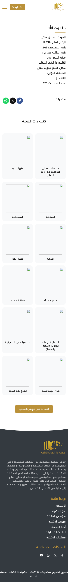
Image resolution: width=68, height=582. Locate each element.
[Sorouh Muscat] (59, 7)
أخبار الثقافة (58, 527)
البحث (15, 7)
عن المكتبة (59, 511)
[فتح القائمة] (4, 7)
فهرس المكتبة (57, 521)
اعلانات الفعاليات (56, 532)
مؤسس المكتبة (56, 516)
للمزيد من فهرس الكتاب (34, 408)
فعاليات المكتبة (56, 537)
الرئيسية (61, 505)
